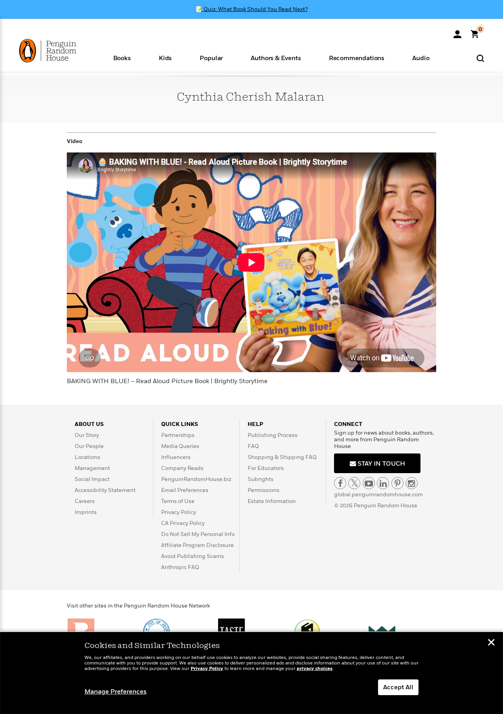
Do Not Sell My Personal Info (198, 534)
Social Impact (92, 479)
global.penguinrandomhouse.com (378, 494)
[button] (122, 57)
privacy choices (314, 668)
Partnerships (178, 435)
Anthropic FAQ (180, 567)
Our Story (87, 435)
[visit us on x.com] (354, 483)
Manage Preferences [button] (115, 691)
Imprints (86, 512)
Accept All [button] (398, 687)
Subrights (261, 479)
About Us (89, 424)
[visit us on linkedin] (383, 483)
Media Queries (180, 446)
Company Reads (182, 468)
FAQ (253, 446)
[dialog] (251, 673)
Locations (87, 457)
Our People (89, 446)
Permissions (263, 490)
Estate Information (272, 501)
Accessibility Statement (105, 490)
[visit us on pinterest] (397, 483)
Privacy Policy (178, 512)
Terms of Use (178, 501)
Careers (85, 501)
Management (92, 468)
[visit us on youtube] (369, 483)
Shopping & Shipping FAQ (282, 457)
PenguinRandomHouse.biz (196, 479)
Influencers (176, 457)
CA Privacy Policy (183, 523)
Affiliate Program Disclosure (197, 545)
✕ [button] (491, 643)
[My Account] (457, 31)
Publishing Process (272, 435)
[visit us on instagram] (412, 483)
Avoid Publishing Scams (192, 556)
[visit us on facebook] (340, 483)
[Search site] (480, 57)
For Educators (266, 468)
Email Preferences (184, 490)
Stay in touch (380, 463)
